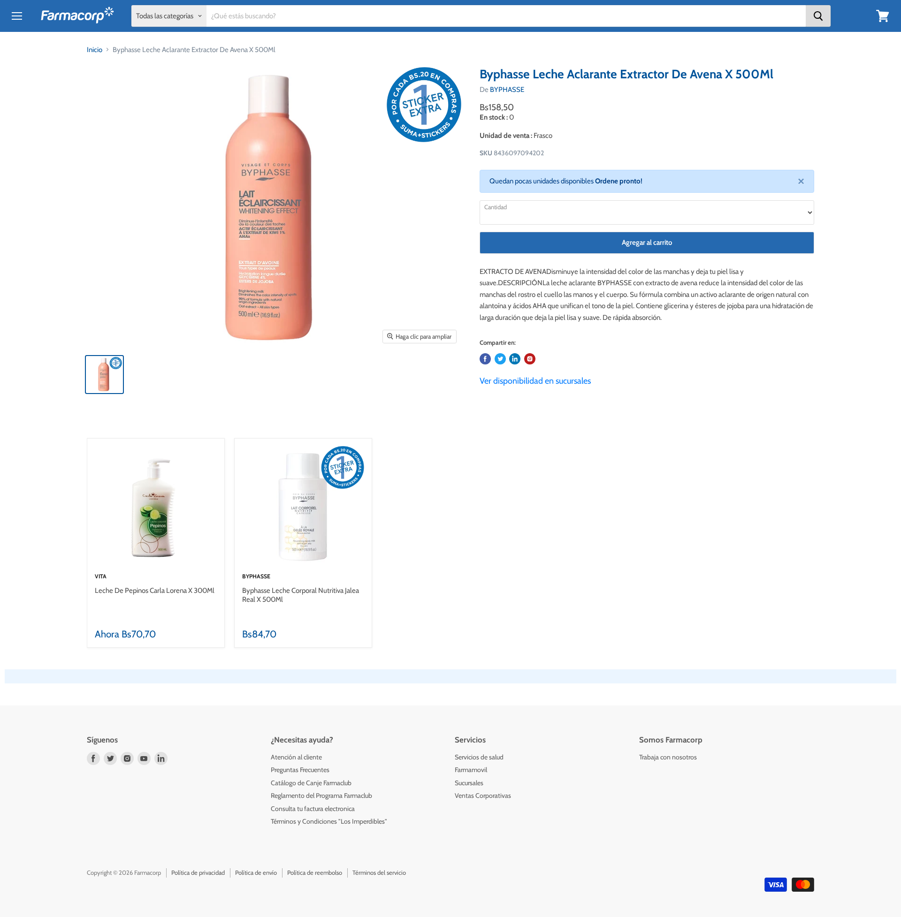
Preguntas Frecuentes (300, 769)
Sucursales (469, 783)
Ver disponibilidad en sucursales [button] (535, 381)
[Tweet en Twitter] (500, 358)
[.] (529, 358)
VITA (101, 576)
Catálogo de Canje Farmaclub (311, 783)
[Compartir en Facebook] (485, 358)
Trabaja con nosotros (668, 757)
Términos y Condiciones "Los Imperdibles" (329, 821)
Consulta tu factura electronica (313, 808)
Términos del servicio (379, 872)
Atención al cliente (296, 757)
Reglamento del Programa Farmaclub (321, 795)
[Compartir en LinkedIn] (514, 358)
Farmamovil (471, 769)
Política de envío (256, 872)
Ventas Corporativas (483, 795)
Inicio (94, 49)
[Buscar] (818, 16)
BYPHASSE (507, 89)
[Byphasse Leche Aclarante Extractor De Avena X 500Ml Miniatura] (104, 374)
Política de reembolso (314, 872)
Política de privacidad (198, 872)
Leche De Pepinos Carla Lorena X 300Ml (154, 590)
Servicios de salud (479, 757)
